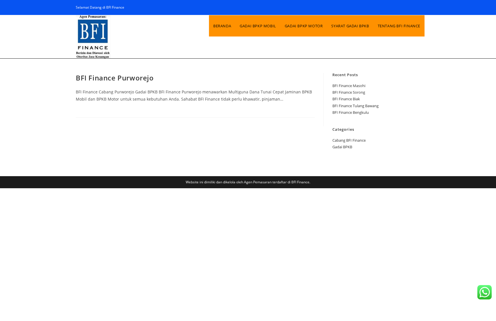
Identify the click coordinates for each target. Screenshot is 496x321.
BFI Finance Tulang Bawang (355, 105)
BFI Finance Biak (346, 98)
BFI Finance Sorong (348, 92)
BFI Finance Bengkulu (350, 112)
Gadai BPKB (342, 146)
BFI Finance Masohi (348, 85)
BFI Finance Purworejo (115, 77)
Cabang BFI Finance (349, 140)
